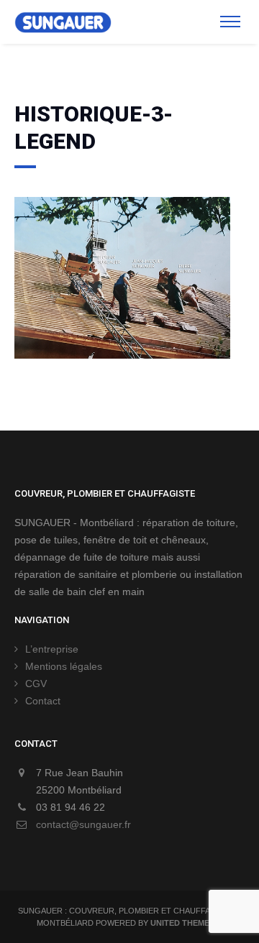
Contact (42, 701)
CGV (36, 683)
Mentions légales (63, 666)
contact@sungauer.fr (83, 824)
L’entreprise (51, 649)
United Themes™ (186, 923)
